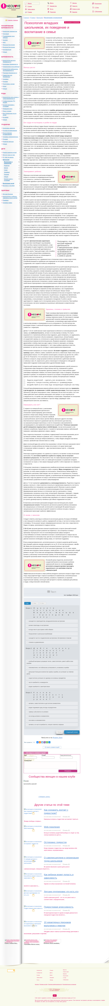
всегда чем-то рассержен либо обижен (40, 629)
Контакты (37, 984)
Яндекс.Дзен (58, 738)
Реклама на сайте (43, 984)
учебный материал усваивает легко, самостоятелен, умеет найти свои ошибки (50, 662)
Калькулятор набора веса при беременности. (10, 69)
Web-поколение (52, 827)
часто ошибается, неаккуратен (38, 682)
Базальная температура (10, 31)
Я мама (30, 12)
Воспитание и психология (72, 22)
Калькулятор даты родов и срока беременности (11, 97)
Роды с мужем (7, 111)
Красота (74, 6)
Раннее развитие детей (9, 152)
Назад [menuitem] (59, 732)
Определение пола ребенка (11, 66)
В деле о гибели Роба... (11, 943)
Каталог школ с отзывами (8, 179)
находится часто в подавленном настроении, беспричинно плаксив (49, 638)
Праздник (53, 12)
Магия (51, 975)
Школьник (6, 159)
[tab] (27, 603)
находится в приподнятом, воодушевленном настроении (46, 621)
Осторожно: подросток (55, 842)
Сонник (30, 6)
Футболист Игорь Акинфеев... (52, 943)
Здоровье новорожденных (10, 137)
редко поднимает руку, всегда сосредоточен (42, 707)
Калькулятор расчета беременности (9, 61)
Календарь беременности (10, 64)
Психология (98, 3)
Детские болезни (8, 194)
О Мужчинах (98, 11)
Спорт (6, 170)
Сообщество (39, 972)
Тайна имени (31, 9)
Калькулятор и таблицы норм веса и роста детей (10, 197)
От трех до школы (8, 157)
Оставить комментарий (52, 747)
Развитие (6, 165)
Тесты (51, 9)
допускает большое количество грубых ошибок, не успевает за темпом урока (50, 673)
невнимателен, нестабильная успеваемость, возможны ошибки (48, 667)
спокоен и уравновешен (36, 642)
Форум (30, 3)
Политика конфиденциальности (55, 984)
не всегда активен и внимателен (38, 716)
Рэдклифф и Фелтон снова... (32, 944)
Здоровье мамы (7, 202)
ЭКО (4, 42)
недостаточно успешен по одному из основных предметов (47, 678)
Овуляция (6, 34)
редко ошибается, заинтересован (39, 686)
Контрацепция (7, 49)
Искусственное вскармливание (7, 133)
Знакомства (53, 6)
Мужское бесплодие (9, 47)
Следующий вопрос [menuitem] (72, 732)
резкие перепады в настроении (38, 625)
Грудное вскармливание (10, 130)
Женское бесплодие (9, 45)
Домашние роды (7, 108)
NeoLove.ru (57, 989)
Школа (6, 168)
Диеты (51, 3)
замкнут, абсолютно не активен (38, 712)
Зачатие (5, 40)
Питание (5, 81)
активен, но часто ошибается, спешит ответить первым (46, 724)
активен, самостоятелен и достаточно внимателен (44, 703)
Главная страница (12, 20)
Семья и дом (76, 9)
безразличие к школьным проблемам (40, 634)
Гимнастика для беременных (7, 76)
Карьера (74, 12)
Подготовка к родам (8, 84)
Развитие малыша (8, 141)
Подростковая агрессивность (58, 907)
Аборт (4, 86)
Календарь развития (9, 128)
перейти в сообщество (31, 796)
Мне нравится (29, 742)
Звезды (74, 3)
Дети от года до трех (9, 155)
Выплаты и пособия (8, 185)
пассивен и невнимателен (36, 720)
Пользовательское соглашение (69, 984)
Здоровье (5, 79)
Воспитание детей (8, 183)
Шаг (26, 603)
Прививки (5, 200)
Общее (5, 52)
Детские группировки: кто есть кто (61, 891)
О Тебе (97, 7)
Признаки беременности (10, 73)
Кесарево (5, 117)
